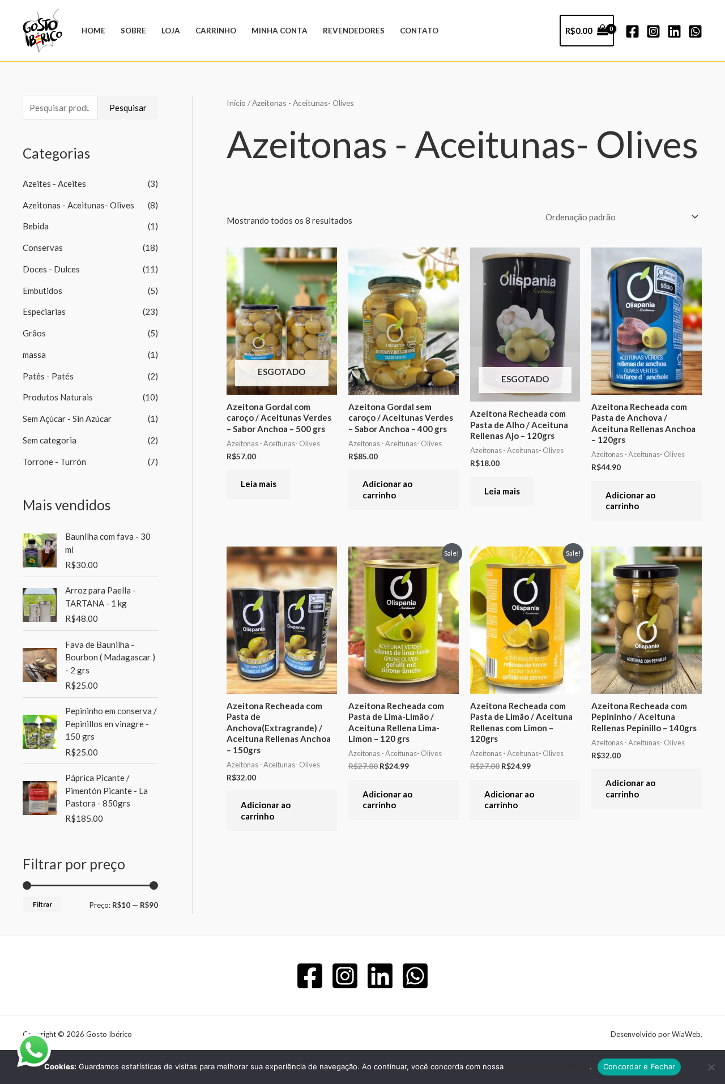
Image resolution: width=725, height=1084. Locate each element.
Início (236, 103)
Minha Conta (279, 30)
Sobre (133, 30)
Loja (170, 30)
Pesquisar (128, 108)
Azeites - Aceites (54, 183)
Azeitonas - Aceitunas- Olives (78, 205)
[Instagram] (653, 31)
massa (34, 354)
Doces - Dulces (51, 269)
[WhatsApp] (695, 31)
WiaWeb (686, 1034)
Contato (419, 30)
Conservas (43, 247)
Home (93, 30)
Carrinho (215, 30)
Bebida (36, 226)
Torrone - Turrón (54, 461)
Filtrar (42, 904)
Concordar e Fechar (639, 1066)
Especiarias (44, 311)
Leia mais (258, 484)
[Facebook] (632, 31)
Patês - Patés (48, 376)
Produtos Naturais (58, 397)
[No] (711, 1067)
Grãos (34, 333)
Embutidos (42, 290)
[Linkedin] (674, 31)
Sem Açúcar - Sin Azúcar (67, 418)
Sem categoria (49, 440)
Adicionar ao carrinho (387, 489)
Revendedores (354, 30)
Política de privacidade (548, 1066)
